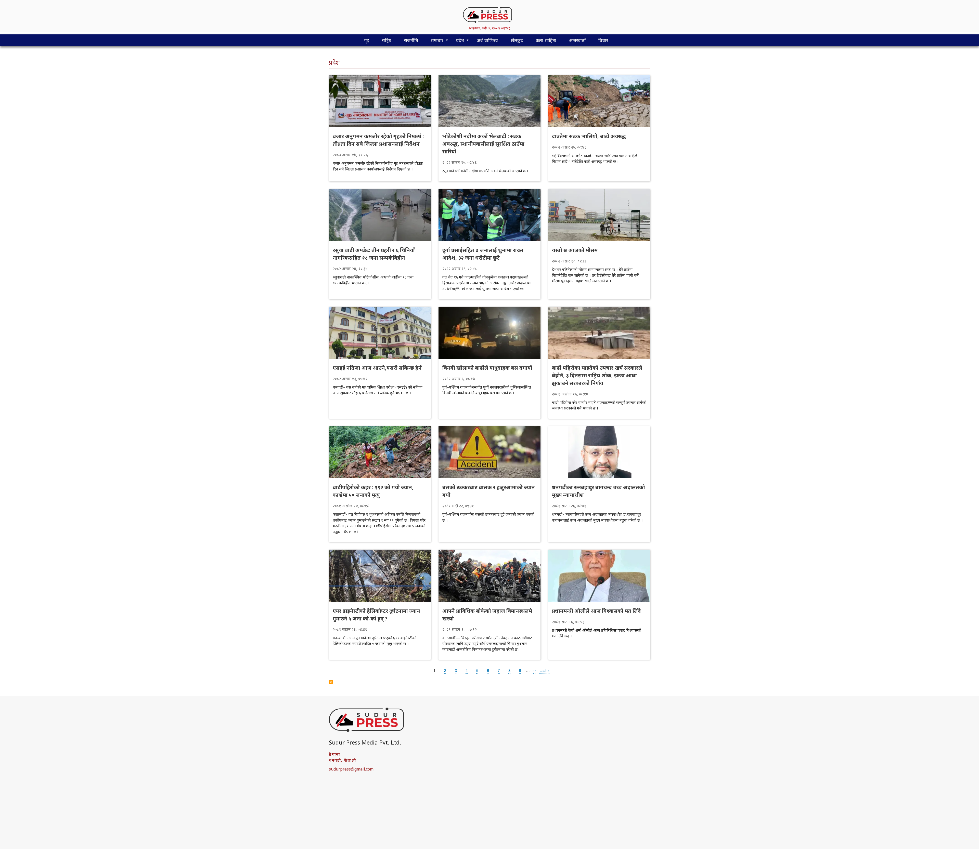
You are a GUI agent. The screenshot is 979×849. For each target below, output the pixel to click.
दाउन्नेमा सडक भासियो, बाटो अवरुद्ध (589, 136)
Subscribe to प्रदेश (331, 682)
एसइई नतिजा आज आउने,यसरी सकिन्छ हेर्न (377, 367)
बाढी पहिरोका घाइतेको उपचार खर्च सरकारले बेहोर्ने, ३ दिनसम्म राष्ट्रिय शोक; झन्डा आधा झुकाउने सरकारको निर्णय (597, 375)
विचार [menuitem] (603, 40)
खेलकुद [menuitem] (517, 40)
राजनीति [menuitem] (411, 40)
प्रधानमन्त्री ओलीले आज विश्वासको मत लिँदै (596, 610)
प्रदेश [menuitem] (457, 41)
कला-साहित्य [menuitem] (546, 40)
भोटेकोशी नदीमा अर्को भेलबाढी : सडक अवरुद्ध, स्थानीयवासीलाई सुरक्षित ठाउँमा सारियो (483, 144)
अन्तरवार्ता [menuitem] (577, 40)
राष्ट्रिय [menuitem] (386, 40)
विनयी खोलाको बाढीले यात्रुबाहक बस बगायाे (487, 367)
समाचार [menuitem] (433, 41)
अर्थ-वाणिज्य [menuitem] (487, 40)
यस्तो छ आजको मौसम (575, 250)
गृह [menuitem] (366, 40)
